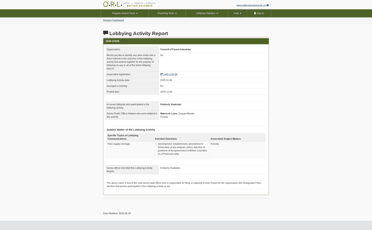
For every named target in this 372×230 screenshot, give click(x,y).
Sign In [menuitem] (260, 13)
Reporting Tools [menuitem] (166, 13)
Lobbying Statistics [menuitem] (205, 13)
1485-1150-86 (170, 74)
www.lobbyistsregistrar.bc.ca (251, 5)
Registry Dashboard (113, 20)
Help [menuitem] (236, 13)
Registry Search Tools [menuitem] (123, 13)
